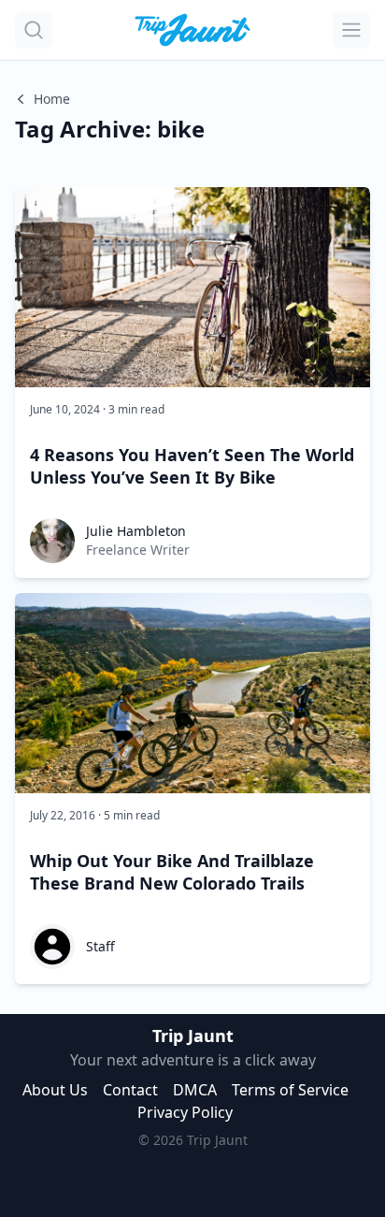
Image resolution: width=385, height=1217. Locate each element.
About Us (55, 1089)
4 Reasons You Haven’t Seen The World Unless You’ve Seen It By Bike (192, 465)
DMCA (195, 1089)
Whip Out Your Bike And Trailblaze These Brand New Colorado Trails (172, 871)
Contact (130, 1089)
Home (52, 99)
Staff (100, 946)
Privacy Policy (185, 1112)
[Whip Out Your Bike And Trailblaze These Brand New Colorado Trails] (192, 693)
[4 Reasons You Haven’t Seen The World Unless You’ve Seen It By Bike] (192, 287)
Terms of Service (290, 1089)
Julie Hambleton (136, 531)
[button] (33, 30)
